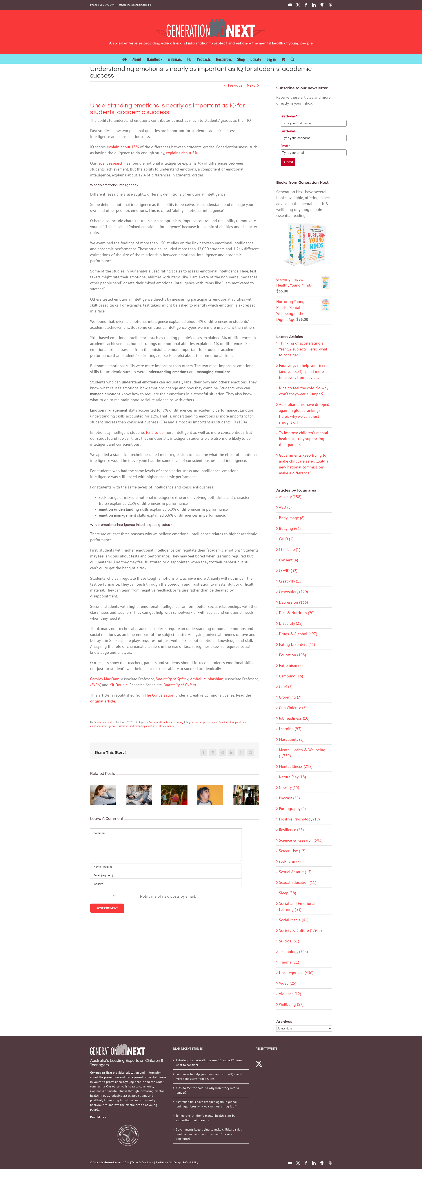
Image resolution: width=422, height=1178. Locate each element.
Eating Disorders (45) (297, 644)
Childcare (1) (289, 549)
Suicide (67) (289, 941)
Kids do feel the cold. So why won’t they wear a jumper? (207, 1090)
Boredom (223, 722)
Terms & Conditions (142, 1162)
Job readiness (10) (294, 718)
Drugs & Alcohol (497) (298, 633)
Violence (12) (290, 993)
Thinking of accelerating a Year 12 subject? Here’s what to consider (303, 349)
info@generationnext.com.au (134, 4)
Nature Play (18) (292, 776)
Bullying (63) (290, 528)
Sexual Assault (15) (295, 871)
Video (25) (287, 983)
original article (102, 701)
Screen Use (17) (292, 850)
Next (251, 85)
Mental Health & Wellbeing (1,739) (302, 752)
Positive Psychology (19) (299, 819)
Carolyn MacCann (104, 678)
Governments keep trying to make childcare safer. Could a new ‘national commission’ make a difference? (209, 1134)
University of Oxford (180, 684)
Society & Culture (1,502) (300, 930)
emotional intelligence (103, 726)
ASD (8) (285, 507)
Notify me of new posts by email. (168, 896)
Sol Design (175, 1162)
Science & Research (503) (300, 840)
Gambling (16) (291, 676)
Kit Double (118, 684)
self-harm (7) (290, 861)
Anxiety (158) (290, 496)
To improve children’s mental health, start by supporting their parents (303, 438)
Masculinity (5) (291, 739)
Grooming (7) (290, 697)
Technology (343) (293, 951)
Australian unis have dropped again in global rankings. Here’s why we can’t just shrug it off (206, 1104)
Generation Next (103, 722)
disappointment (238, 722)
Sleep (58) (287, 892)
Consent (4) (288, 560)
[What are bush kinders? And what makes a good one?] (174, 795)
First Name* (289, 116)
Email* (285, 146)
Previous (235, 85)
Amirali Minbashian (206, 678)
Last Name (288, 131)
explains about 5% (182, 152)
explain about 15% (123, 146)
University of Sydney (172, 678)
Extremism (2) (291, 665)
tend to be (155, 432)
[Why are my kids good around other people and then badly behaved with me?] (210, 795)
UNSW (95, 684)
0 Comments (166, 726)
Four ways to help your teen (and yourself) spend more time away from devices (302, 371)
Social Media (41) (293, 919)
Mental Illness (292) (296, 766)
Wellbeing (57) (291, 1004)
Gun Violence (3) (293, 707)
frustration (122, 726)
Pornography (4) (292, 808)
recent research (110, 163)
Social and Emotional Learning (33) (297, 906)
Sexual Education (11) (297, 882)
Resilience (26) (291, 829)
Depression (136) (293, 602)
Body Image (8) (291, 517)
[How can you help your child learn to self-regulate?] (139, 795)
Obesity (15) (289, 787)
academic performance (204, 722)
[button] (292, 59)
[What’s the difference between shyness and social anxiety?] (103, 795)
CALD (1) (286, 538)
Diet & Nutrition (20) (297, 612)
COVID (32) (288, 570)
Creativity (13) (290, 581)
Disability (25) (290, 623)
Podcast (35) (289, 797)
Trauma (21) (289, 962)
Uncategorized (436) (296, 972)
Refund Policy (190, 1162)
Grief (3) (286, 686)
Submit (288, 162)
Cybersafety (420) (293, 591)
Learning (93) (290, 728)
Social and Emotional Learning (166, 722)
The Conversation (159, 695)
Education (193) (292, 654)
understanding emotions (142, 726)
